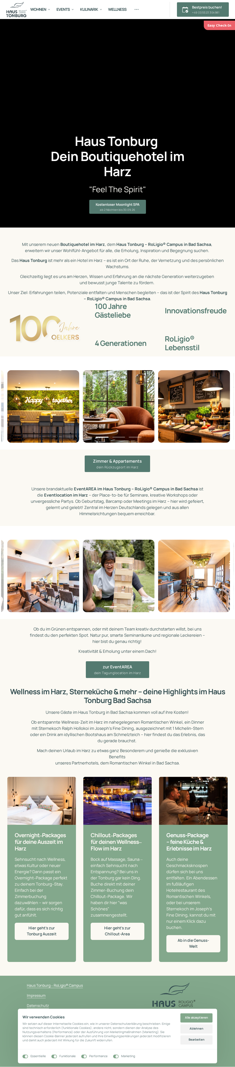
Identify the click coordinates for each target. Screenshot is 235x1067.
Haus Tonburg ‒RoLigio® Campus (55, 985)
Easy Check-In (219, 25)
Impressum (36, 995)
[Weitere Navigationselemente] (136, 9)
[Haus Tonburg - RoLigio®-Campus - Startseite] (16, 9)
